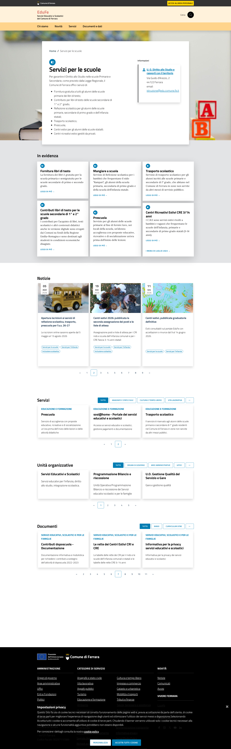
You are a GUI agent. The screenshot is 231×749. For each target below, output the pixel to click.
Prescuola (100, 217)
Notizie (161, 678)
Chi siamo (42, 26)
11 (146, 574)
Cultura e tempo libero (129, 678)
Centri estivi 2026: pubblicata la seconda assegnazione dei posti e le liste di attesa (113, 321)
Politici (41, 699)
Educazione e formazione (91, 699)
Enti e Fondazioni (46, 694)
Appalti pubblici (85, 689)
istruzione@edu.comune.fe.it (163, 90)
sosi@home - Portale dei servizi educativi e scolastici (115, 416)
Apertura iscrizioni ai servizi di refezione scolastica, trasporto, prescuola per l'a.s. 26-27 (58, 321)
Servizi (72, 26)
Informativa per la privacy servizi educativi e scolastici (165, 546)
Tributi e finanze (125, 699)
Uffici (40, 689)
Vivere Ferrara (167, 696)
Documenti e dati (92, 26)
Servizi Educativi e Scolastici (60, 474)
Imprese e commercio (129, 683)
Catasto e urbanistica (128, 689)
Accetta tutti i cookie (126, 742)
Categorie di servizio (91, 668)
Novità (58, 26)
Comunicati (163, 683)
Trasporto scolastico (160, 171)
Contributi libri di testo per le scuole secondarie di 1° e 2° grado (60, 214)
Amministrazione (48, 668)
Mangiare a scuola (105, 171)
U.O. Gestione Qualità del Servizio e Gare (163, 476)
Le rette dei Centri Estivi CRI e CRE (113, 546)
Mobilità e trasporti (127, 694)
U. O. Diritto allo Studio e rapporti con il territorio (160, 71)
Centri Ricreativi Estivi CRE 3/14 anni (168, 214)
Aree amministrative (48, 683)
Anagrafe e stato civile (89, 678)
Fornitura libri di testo (55, 171)
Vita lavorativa (85, 683)
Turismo (81, 694)
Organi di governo (47, 678)
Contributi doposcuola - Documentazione (57, 546)
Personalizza (100, 742)
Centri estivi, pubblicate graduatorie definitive (166, 320)
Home (52, 51)
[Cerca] (190, 15)
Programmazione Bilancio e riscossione (112, 476)
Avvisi (160, 689)
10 (139, 574)
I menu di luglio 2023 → (158, 250)
